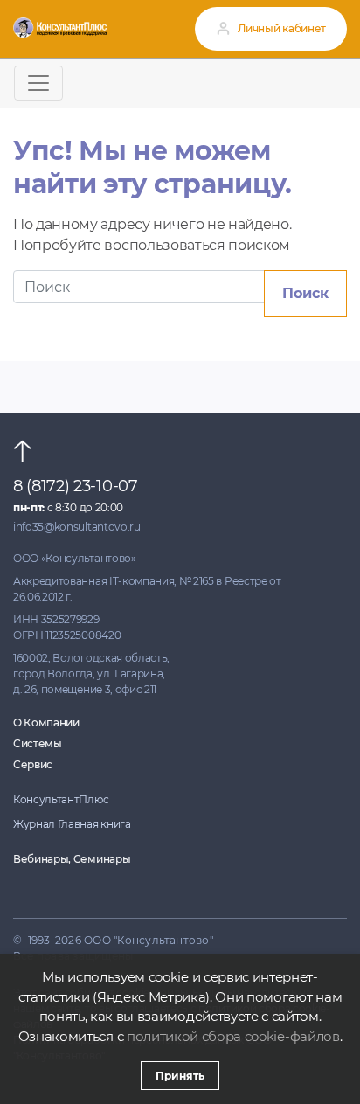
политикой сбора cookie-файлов (233, 1036)
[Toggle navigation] (38, 83)
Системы (37, 743)
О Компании (46, 722)
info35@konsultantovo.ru (77, 526)
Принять (180, 1075)
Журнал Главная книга (72, 823)
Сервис (32, 764)
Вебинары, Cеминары (71, 858)
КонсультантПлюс (60, 799)
